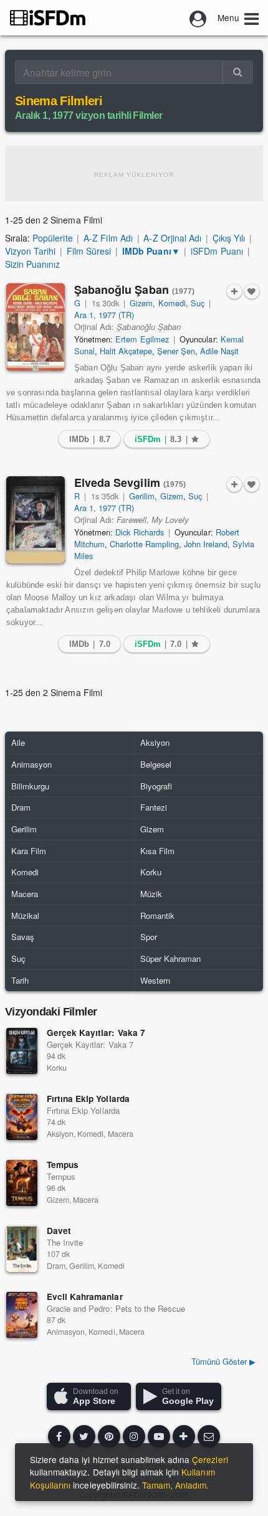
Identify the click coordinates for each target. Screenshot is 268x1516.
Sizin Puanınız (32, 264)
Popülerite (52, 238)
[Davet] (21, 1249)
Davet (59, 1230)
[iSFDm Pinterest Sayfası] (109, 1436)
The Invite (65, 1242)
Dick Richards (139, 532)
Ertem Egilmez (141, 339)
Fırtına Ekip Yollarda (88, 1098)
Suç (197, 303)
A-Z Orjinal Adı (172, 238)
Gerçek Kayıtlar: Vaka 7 (96, 1032)
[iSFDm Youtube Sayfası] (159, 1436)
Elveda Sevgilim (130, 482)
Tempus (63, 1164)
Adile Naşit (219, 351)
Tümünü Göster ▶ (223, 1361)
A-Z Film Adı (108, 238)
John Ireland (205, 544)
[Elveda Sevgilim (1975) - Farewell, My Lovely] (35, 519)
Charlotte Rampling (144, 544)
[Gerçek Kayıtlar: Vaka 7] (21, 1051)
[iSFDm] (47, 17)
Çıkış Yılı (229, 238)
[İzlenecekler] (234, 291)
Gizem (141, 303)
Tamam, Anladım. (175, 1485)
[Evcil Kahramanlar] (21, 1315)
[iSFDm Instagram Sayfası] (134, 1436)
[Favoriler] (251, 291)
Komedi (172, 303)
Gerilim (142, 496)
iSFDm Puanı (216, 251)
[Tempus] (21, 1183)
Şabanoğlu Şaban (134, 289)
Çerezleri (209, 1459)
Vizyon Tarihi (30, 251)
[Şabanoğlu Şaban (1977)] (35, 326)
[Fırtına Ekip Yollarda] (21, 1117)
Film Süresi (89, 251)
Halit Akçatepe (125, 351)
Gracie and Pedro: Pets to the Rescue (116, 1308)
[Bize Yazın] (209, 1436)
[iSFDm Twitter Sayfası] (84, 1436)
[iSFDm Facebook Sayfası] (59, 1436)
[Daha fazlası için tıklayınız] (184, 1436)
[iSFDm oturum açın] (198, 17)
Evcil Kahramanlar (85, 1296)
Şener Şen (176, 351)
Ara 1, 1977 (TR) (104, 315)
